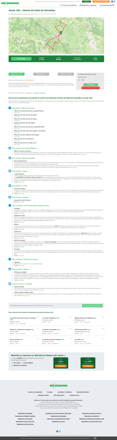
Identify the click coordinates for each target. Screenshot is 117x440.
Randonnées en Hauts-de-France (91, 413)
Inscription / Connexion (65, 392)
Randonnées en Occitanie (25, 419)
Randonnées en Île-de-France (25, 424)
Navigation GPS (41, 74)
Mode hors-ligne (66, 74)
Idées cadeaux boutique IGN (91, 88)
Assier (32, 14)
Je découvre (90, 84)
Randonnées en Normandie (58, 416)
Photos (16, 182)
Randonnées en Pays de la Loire (25, 421)
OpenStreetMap (96, 53)
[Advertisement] (56, 67)
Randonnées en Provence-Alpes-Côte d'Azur (58, 413)
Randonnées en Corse (58, 421)
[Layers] (101, 19)
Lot (29, 14)
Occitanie (25, 14)
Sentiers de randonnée (16, 14)
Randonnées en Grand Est (91, 416)
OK (95, 438)
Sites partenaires (59, 395)
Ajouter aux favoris (16, 74)
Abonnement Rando (107, 5)
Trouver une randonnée (69, 5)
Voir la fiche (21, 59)
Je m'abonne (61, 366)
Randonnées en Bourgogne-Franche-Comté (91, 419)
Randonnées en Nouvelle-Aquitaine (25, 416)
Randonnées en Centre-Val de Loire (92, 421)
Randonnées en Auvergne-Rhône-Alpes (58, 419)
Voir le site (17, 112)
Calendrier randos (43, 395)
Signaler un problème (39, 93)
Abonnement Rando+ (83, 392)
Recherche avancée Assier (93, 305)
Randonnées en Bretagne (25, 413)
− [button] (10, 21)
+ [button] (10, 19)
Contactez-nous (74, 395)
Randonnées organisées (89, 5)
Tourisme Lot (78, 59)
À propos (86, 1)
